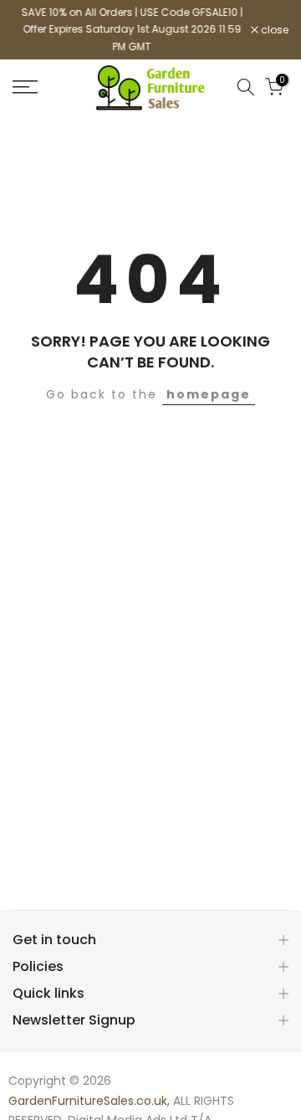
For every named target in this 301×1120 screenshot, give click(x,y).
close (273, 30)
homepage (208, 394)
